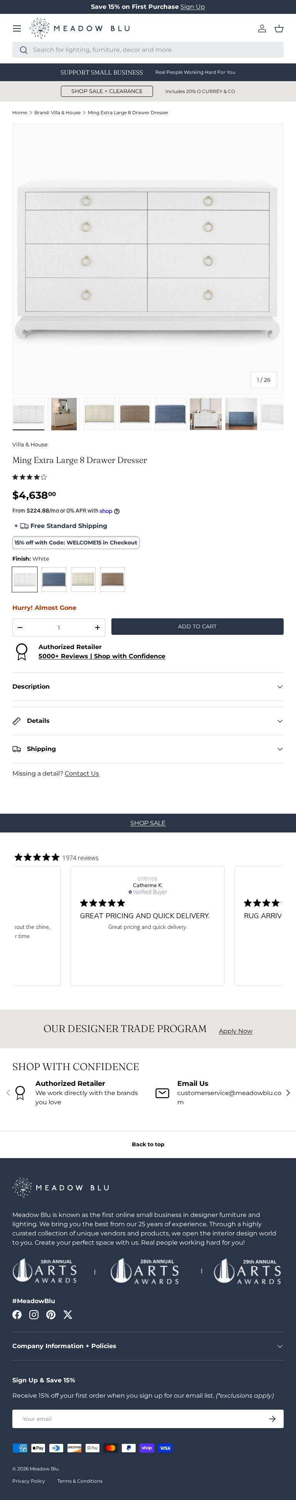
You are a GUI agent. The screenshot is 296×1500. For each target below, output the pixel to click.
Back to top (148, 1144)
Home (19, 112)
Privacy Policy (28, 1481)
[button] (279, 28)
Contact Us (82, 773)
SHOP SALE (148, 823)
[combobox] (148, 50)
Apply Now (235, 1031)
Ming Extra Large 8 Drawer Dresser (128, 112)
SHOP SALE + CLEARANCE (107, 91)
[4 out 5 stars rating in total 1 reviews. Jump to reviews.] (31, 476)
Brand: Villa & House (57, 112)
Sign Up (192, 6)
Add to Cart (197, 626)
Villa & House (29, 444)
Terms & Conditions (80, 1481)
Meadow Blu (44, 1469)
